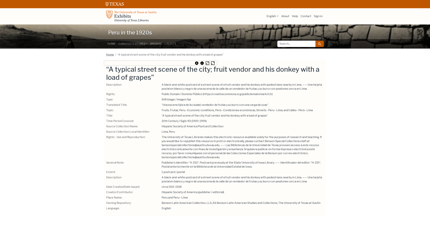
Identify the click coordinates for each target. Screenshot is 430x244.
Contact (306, 16)
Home (112, 43)
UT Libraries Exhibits (131, 16)
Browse (156, 43)
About (285, 16)
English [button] (271, 16)
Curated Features (131, 43)
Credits (170, 43)
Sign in (318, 16)
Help (295, 16)
